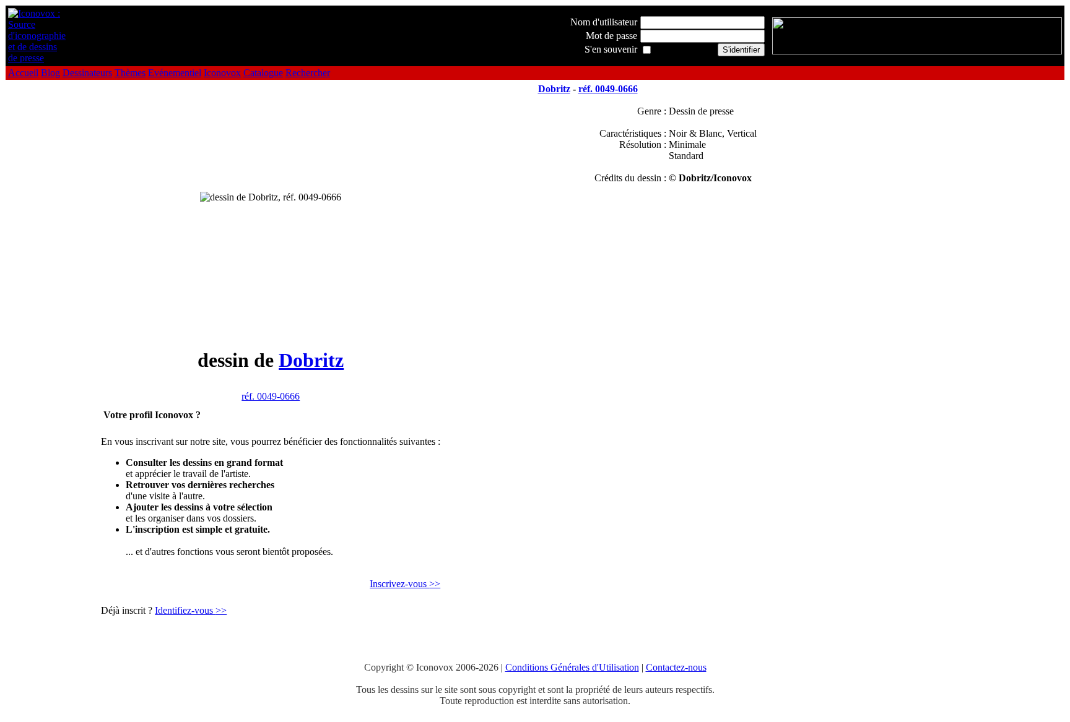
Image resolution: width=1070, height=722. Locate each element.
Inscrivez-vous (405, 583)
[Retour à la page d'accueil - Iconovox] (37, 58)
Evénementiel (174, 72)
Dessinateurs (87, 72)
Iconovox (222, 72)
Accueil (23, 72)
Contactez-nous (676, 667)
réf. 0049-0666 (270, 396)
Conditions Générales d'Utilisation (572, 667)
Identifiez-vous (191, 610)
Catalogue (263, 72)
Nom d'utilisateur (603, 22)
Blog (50, 72)
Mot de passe (611, 35)
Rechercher (307, 72)
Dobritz (311, 360)
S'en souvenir (611, 49)
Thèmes (130, 72)
